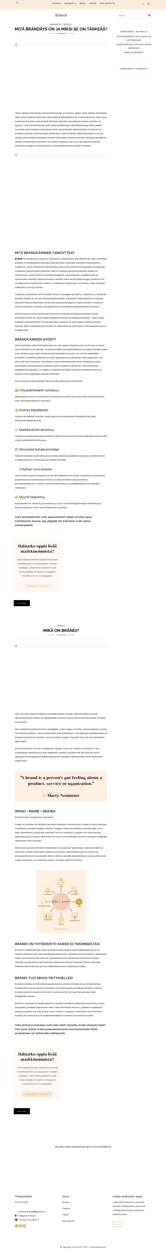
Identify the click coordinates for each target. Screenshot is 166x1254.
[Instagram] (143, 3)
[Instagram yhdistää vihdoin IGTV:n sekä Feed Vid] (14, 1166)
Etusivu (56, 3)
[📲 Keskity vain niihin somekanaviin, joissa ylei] (123, 1166)
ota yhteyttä (49, 521)
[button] (37, 586)
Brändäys (56, 24)
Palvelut (69, 3)
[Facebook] (148, 3)
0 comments (61, 33)
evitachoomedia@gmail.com (32, 1211)
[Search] (149, 15)
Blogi (83, 3)
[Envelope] (24, 1225)
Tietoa (92, 3)
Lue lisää (21, 603)
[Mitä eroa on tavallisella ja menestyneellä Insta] (69, 1166)
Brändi (68, 24)
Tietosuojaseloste (98, 1247)
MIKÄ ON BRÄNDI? (61, 630)
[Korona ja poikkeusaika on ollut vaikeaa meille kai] (151, 1166)
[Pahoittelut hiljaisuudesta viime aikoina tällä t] (42, 1166)
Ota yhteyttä (107, 3)
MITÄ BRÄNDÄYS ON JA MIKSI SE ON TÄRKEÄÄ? (61, 29)
